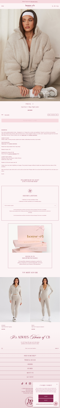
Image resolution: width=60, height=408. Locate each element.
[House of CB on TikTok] (22, 383)
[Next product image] (58, 55)
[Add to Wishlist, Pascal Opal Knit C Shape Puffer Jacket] (33, 104)
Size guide (7, 114)
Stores (30, 368)
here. (55, 391)
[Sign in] (54, 6)
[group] (30, 110)
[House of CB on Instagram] (30, 383)
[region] (30, 55)
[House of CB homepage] (30, 402)
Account (30, 377)
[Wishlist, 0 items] (56, 6)
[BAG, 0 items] (58, 6)
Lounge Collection (12, 153)
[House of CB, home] (30, 6)
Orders (30, 364)
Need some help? (30, 356)
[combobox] (30, 205)
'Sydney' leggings (33, 135)
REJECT (45, 400)
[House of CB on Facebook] (26, 383)
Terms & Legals (30, 360)
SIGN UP (57, 348)
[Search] (52, 6)
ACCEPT (45, 396)
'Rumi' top (24, 135)
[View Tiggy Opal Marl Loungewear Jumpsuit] (45, 299)
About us (30, 373)
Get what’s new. (36, 1)
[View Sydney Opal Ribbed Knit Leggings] (15, 299)
